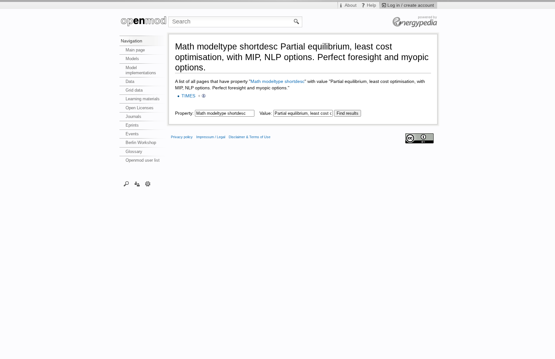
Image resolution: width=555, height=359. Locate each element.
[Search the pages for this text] (296, 21)
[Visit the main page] (143, 21)
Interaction (137, 183)
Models (132, 58)
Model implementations (141, 70)
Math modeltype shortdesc (277, 81)
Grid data (134, 90)
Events (132, 133)
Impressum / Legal (210, 137)
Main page (135, 50)
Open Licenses (140, 107)
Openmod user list (143, 160)
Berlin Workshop (141, 142)
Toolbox (148, 183)
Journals (133, 116)
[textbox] (224, 113)
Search (126, 183)
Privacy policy (182, 137)
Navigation (131, 40)
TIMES (188, 96)
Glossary (134, 151)
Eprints (132, 125)
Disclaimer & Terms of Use (249, 137)
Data (130, 81)
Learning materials (143, 98)
